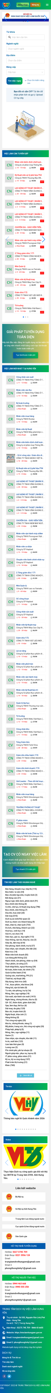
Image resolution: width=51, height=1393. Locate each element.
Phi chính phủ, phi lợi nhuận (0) (18, 1050)
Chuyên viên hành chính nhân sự (30, 560)
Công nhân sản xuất (24, 377)
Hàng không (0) (12, 1017)
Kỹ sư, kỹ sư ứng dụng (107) (17, 1059)
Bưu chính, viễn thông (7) (16, 910)
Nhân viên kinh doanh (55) (16, 955)
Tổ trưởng (19, 305)
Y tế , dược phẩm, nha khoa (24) (19, 984)
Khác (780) (10, 1065)
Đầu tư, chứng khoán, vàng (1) (18, 1023)
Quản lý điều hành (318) (15, 973)
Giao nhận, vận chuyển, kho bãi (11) (21, 1038)
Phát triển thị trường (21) (16, 1062)
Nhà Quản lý (20, 266)
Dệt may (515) (11, 916)
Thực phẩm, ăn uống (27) (16, 964)
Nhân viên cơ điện (24, 546)
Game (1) (9, 1035)
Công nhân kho (22, 729)
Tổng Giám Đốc (23, 742)
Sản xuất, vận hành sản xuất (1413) (20, 996)
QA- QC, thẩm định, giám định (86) (20, 1002)
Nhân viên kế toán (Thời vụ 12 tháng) (32, 833)
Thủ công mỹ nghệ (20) (15, 1020)
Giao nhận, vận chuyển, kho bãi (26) (21, 949)
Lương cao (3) (11, 1047)
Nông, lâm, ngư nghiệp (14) (17, 993)
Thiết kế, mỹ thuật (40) (15, 979)
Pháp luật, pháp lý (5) (14, 1029)
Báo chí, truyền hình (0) (15, 1011)
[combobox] (8, 49)
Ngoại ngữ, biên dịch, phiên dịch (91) (21, 901)
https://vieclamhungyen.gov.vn (28, 1332)
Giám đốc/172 (21, 292)
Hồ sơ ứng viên (8, 1371)
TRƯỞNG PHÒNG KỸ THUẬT (28, 807)
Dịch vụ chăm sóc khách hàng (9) (20, 922)
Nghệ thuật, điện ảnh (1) (16, 1014)
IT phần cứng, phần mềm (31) (18, 1056)
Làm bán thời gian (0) (14, 1044)
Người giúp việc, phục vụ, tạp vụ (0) (20, 1053)
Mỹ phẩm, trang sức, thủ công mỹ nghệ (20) (24, 1026)
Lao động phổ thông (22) (16, 958)
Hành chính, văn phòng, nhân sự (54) (21, 961)
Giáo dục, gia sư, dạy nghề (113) (19, 937)
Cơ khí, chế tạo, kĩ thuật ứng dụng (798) (22, 907)
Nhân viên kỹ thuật (24, 429)
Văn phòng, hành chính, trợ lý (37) (20, 946)
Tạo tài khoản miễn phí (25, 355)
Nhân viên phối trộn (24, 664)
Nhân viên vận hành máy (26, 677)
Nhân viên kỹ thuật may (25, 279)
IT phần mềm (22, 820)
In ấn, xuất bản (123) (14, 1041)
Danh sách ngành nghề (12, 1366)
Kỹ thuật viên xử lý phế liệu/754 (28, 175)
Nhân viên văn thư (24, 390)
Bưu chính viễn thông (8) (16, 904)
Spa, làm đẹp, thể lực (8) (16, 1005)
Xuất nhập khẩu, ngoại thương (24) (20, 967)
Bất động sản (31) (13, 898)
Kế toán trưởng (22, 403)
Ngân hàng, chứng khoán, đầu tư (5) (21, 999)
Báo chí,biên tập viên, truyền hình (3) (21, 895)
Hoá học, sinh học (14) (15, 931)
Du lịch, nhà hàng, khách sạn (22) (20, 928)
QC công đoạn (22, 599)
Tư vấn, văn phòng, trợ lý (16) (18, 990)
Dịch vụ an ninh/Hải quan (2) (17, 919)
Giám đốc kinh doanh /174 (27, 768)
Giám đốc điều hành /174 (27, 755)
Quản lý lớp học (23, 703)
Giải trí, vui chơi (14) (14, 934)
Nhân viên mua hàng (25, 416)
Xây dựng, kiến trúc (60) (16, 982)
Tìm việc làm (8, 1362)
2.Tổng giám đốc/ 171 (24, 253)
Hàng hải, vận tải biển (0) (16, 987)
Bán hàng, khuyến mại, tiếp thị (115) (21, 889)
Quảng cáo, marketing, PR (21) (19, 976)
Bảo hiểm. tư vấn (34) (14, 892)
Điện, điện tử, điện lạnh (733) (18, 925)
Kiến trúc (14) (11, 952)
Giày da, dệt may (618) (15, 943)
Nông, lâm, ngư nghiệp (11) (17, 1032)
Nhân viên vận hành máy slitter (28, 240)
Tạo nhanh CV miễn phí (25, 869)
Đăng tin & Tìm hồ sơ (11, 1357)
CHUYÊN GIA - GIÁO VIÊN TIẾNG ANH (31, 227)
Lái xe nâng (21, 651)
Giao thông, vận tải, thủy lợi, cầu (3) (20, 940)
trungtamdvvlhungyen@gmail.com (28, 1337)
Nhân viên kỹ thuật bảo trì (27, 690)
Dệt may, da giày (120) (15, 1008)
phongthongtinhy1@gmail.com (28, 1342)
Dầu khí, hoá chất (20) (15, 913)
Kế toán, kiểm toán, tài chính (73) (20, 970)
